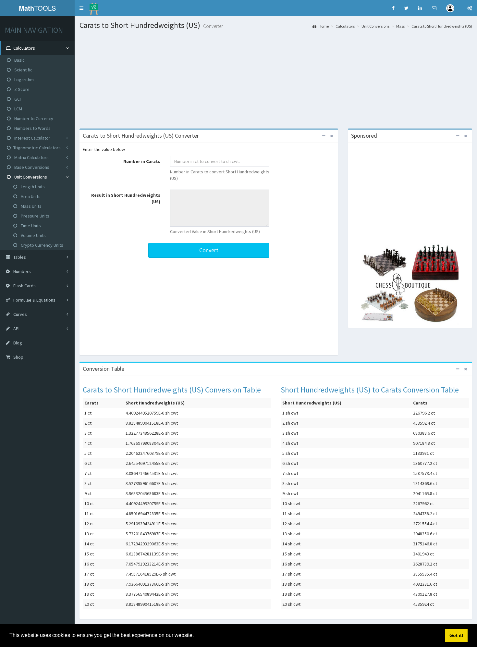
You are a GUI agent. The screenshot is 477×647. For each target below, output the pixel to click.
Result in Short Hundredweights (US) (125, 198)
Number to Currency (33, 118)
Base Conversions (31, 167)
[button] (81, 8)
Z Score (21, 89)
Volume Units (33, 235)
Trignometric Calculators (37, 148)
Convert (208, 250)
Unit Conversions (30, 177)
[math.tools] (94, 7)
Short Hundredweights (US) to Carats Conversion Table (370, 390)
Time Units (30, 226)
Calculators (345, 26)
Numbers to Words (32, 128)
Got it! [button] (456, 635)
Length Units (32, 187)
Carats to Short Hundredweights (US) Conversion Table (172, 390)
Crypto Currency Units (41, 245)
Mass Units (31, 206)
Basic (19, 60)
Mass (400, 26)
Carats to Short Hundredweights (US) (441, 26)
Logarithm (23, 79)
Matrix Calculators (31, 157)
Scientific (22, 70)
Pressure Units (34, 216)
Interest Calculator (31, 138)
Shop (17, 357)
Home (323, 26)
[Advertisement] (276, 78)
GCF (17, 99)
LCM (17, 109)
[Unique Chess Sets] (410, 284)
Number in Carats (141, 161)
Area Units (30, 196)
